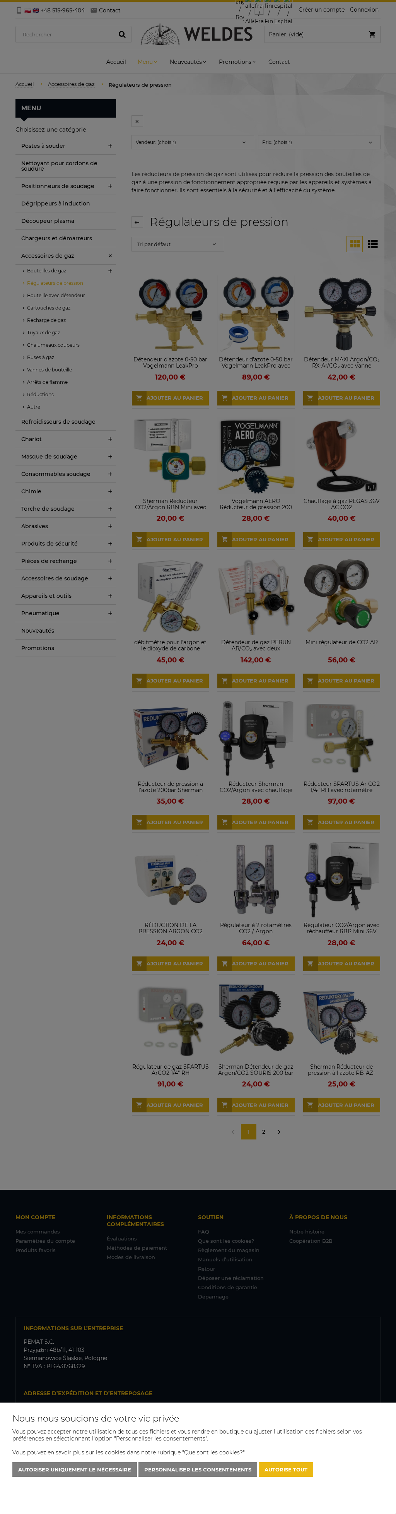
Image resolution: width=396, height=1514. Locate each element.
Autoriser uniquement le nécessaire (74, 1469)
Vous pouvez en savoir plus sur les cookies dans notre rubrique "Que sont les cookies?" (128, 1452)
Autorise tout (286, 1469)
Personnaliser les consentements (197, 1469)
